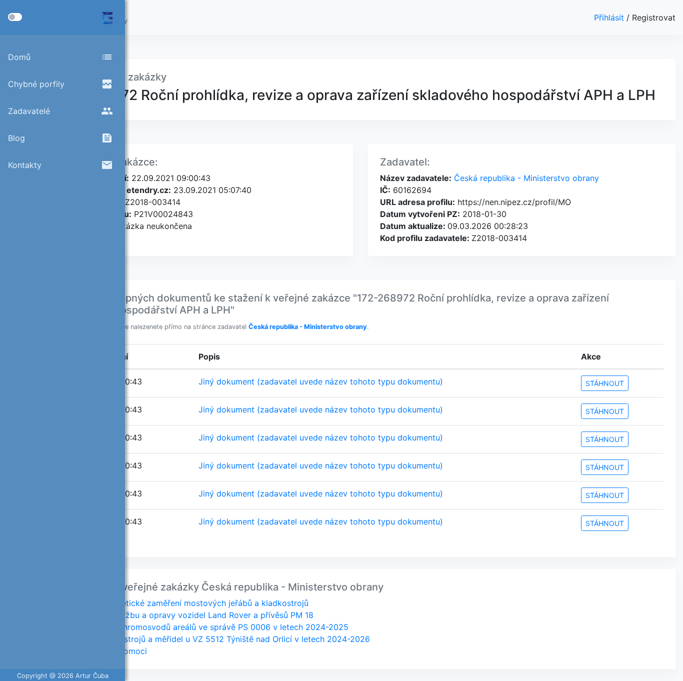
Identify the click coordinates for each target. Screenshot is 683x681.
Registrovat (654, 17)
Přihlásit (610, 17)
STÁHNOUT (605, 383)
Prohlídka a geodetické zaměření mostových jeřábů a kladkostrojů (182, 603)
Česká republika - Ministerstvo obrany (525, 178)
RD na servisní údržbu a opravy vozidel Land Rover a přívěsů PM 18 (185, 615)
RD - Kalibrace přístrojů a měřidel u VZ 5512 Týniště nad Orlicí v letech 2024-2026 (213, 639)
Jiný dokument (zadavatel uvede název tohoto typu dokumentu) (320, 381)
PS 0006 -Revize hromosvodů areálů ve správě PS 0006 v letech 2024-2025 (202, 627)
